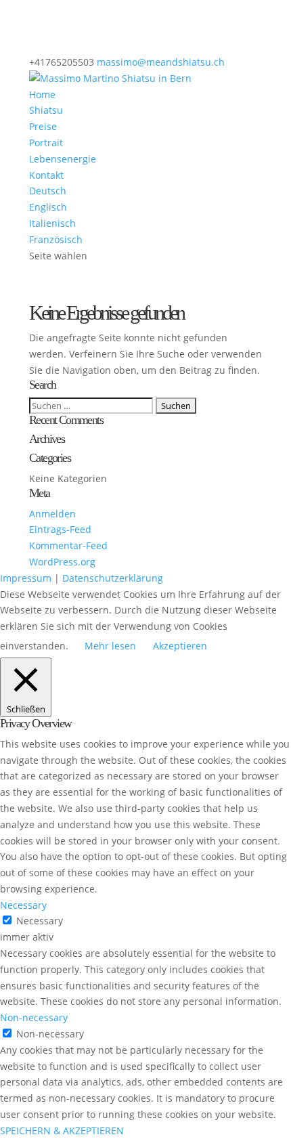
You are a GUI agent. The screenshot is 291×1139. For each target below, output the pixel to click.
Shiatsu (46, 110)
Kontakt (46, 175)
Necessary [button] (23, 905)
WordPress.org (62, 561)
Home (42, 94)
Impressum (25, 578)
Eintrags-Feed (60, 529)
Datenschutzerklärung (112, 578)
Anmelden (52, 513)
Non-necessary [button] (34, 1017)
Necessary (39, 920)
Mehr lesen (110, 645)
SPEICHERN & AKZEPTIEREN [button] (62, 1130)
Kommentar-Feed (68, 545)
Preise (43, 126)
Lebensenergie (62, 158)
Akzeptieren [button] (180, 645)
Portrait (46, 142)
